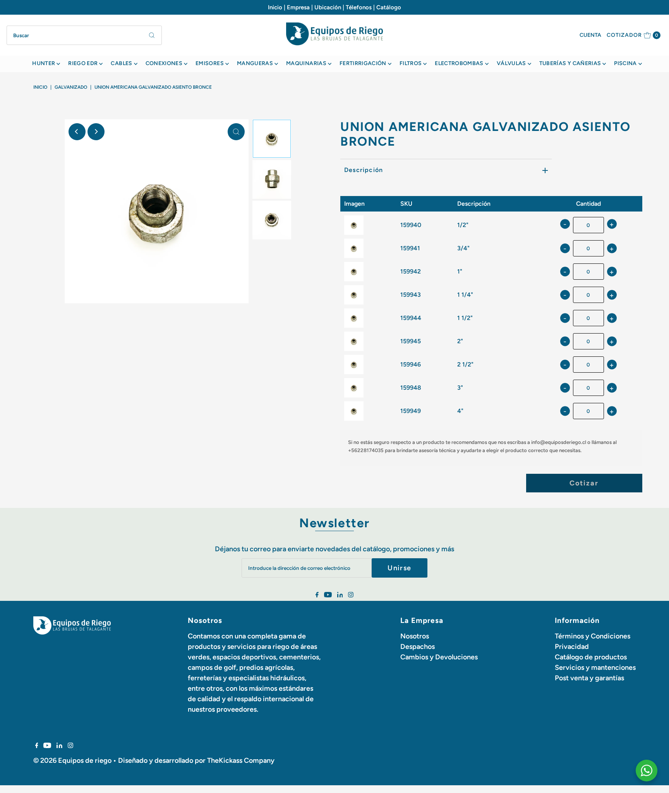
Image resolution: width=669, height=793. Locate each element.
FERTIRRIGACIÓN (363, 63)
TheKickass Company (240, 760)
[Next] (96, 131)
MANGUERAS (255, 63)
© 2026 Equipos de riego (72, 760)
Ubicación (327, 7)
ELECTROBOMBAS (459, 63)
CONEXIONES (164, 63)
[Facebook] (317, 595)
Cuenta (590, 35)
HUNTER (43, 63)
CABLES (121, 63)
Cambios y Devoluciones (439, 657)
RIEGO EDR (83, 63)
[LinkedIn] (340, 595)
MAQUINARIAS (306, 63)
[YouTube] (328, 595)
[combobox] (84, 35)
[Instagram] (350, 595)
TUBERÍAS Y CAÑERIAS (570, 63)
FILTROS (411, 63)
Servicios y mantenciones (595, 667)
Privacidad (572, 646)
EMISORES (210, 63)
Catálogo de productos (591, 657)
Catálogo (388, 7)
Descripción (363, 170)
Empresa (298, 7)
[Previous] (77, 131)
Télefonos (359, 7)
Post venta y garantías (589, 678)
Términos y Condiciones (592, 636)
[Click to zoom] (236, 131)
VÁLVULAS (511, 63)
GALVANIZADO (71, 87)
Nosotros (414, 636)
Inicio (275, 7)
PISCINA (625, 63)
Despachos (417, 646)
